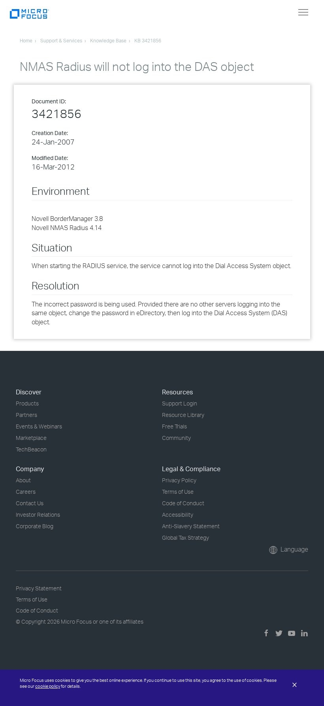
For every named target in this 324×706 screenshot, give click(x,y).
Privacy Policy (179, 480)
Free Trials (174, 426)
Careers (26, 491)
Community (176, 437)
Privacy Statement (39, 588)
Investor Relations (38, 514)
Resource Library (183, 414)
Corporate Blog (34, 526)
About (23, 480)
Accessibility (177, 514)
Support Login (179, 403)
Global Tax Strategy (185, 537)
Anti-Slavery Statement (191, 526)
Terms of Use (178, 491)
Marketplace (31, 437)
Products (27, 403)
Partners (26, 414)
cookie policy (47, 686)
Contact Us (29, 503)
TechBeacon (31, 449)
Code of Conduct (183, 503)
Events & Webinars (39, 426)
